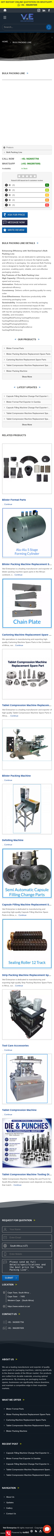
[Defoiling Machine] (27, 809)
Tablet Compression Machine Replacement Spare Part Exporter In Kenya (29, 413)
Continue (8, 504)
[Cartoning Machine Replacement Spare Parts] (27, 604)
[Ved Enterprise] (27, 17)
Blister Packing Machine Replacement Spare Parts (28, 354)
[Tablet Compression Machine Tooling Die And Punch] (27, 1143)
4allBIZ (26, 1532)
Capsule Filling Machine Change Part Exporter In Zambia (29, 407)
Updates (10, 1502)
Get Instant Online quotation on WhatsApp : (27, 3)
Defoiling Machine (12, 840)
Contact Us (11, 1513)
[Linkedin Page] (44, 10)
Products (10, 147)
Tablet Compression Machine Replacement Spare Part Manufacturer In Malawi (29, 419)
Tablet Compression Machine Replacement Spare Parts (29, 365)
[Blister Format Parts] (27, 469)
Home (5, 41)
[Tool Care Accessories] (27, 1015)
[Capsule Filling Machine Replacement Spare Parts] (27, 873)
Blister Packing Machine (16, 371)
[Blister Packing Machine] (27, 745)
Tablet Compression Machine (19, 1110)
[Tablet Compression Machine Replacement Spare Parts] (27, 674)
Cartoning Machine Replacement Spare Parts (26, 360)
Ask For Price (16, 215)
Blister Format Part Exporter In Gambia (23, 402)
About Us (10, 1497)
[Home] (5, 10)
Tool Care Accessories (15, 1045)
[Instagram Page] (39, 10)
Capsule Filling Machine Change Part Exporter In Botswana (29, 396)
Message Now (16, 222)
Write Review (16, 230)
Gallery (9, 1508)
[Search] (49, 27)
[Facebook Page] (49, 10)
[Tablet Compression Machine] (27, 1079)
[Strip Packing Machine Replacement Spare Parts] (27, 944)
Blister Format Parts (15, 348)
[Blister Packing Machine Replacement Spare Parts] (27, 533)
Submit (9, 1278)
